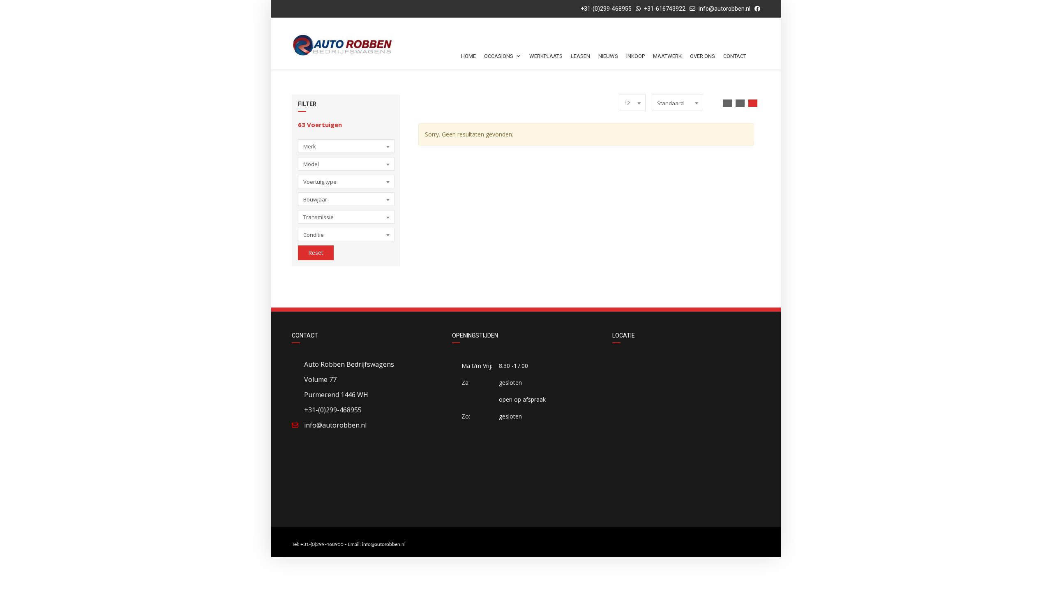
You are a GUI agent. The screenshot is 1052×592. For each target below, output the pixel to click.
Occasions (498, 56)
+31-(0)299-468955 (605, 8)
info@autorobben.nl (724, 8)
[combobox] (346, 146)
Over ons (702, 56)
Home (468, 56)
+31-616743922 (664, 8)
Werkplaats (546, 56)
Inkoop (635, 56)
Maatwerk (667, 56)
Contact (734, 56)
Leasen (580, 56)
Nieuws (608, 56)
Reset (315, 253)
